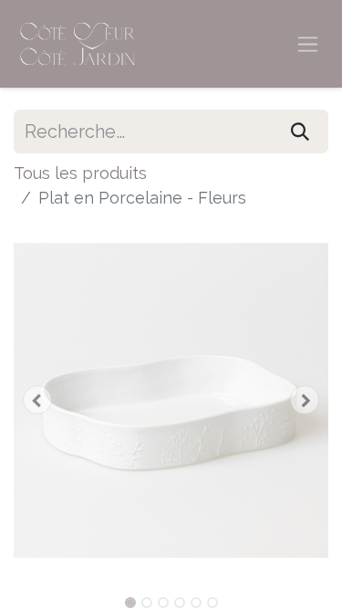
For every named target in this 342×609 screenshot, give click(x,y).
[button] (37, 400)
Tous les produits (80, 173)
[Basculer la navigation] (307, 44)
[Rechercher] (300, 131)
